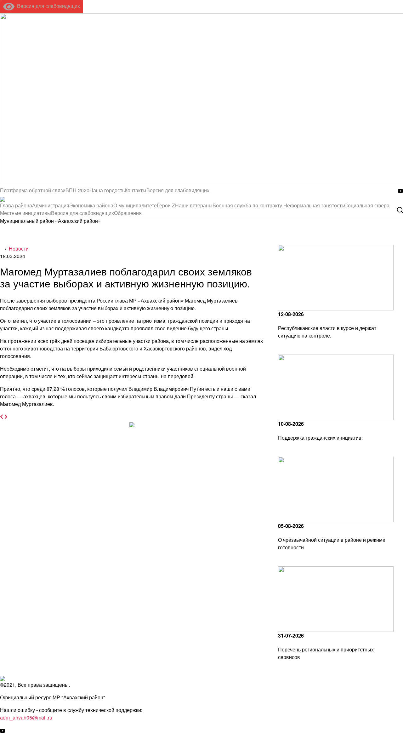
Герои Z (166, 205)
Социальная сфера (366, 205)
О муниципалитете (135, 205)
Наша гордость (107, 190)
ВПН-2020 (77, 190)
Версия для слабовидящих (47, 5)
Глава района (16, 205)
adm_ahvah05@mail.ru (26, 717)
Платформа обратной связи (32, 190)
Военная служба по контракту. (248, 205)
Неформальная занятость (313, 205)
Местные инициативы (25, 213)
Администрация (50, 205)
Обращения (128, 213)
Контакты (135, 190)
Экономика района (91, 205)
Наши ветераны (194, 205)
